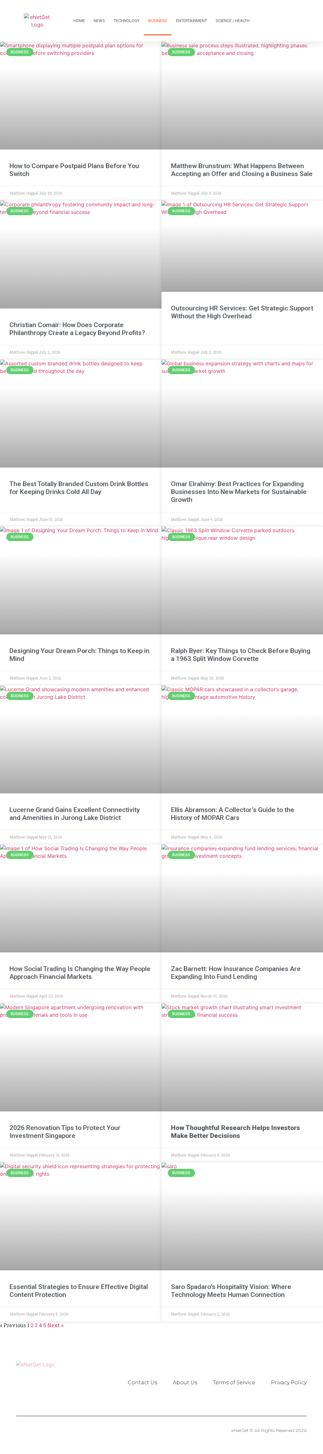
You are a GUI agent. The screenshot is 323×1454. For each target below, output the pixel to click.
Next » (55, 1325)
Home (79, 20)
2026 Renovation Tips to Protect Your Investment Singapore (64, 1131)
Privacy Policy (289, 1383)
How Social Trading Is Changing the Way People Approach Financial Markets (79, 972)
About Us (185, 1383)
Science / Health (233, 20)
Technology (126, 20)
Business (157, 20)
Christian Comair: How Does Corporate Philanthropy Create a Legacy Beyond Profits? (77, 329)
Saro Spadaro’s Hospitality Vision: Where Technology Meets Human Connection (231, 1290)
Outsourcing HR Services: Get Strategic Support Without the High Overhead (242, 312)
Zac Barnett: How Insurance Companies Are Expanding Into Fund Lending (236, 972)
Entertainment (191, 20)
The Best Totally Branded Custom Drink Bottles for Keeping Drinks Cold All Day (78, 488)
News (99, 20)
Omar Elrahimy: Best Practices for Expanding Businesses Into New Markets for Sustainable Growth (239, 491)
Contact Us (142, 1383)
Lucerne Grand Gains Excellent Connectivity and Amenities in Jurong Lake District (74, 813)
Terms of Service (234, 1383)
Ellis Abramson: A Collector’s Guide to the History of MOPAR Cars (232, 813)
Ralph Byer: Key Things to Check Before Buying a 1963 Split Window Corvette (240, 654)
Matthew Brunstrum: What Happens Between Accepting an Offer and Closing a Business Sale (242, 170)
